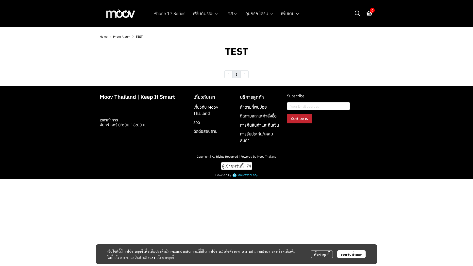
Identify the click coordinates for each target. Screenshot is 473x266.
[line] (317, 135)
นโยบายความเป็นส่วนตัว (131, 257)
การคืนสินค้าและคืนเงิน (259, 125)
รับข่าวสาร (299, 119)
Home (104, 36)
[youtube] (309, 135)
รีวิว (196, 122)
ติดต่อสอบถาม (205, 131)
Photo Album (121, 36)
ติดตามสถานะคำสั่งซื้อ (258, 116)
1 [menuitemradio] (236, 74)
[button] (357, 13)
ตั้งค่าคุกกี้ (322, 254)
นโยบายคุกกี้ (165, 257)
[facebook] (291, 135)
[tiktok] (326, 135)
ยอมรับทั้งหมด (351, 254)
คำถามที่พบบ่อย (253, 107)
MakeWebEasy (247, 175)
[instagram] (300, 135)
